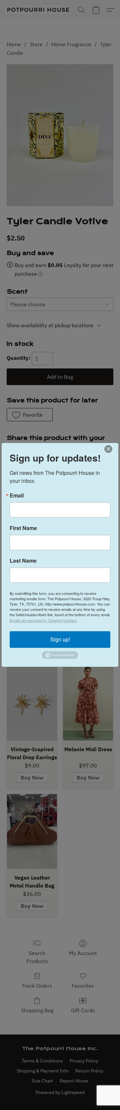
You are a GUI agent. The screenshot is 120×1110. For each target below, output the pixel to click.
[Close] (112, 449)
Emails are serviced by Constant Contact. (43, 620)
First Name (23, 528)
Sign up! (60, 639)
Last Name (23, 560)
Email (17, 495)
